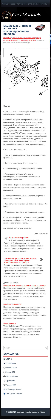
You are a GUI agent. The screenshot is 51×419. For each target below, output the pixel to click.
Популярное (22, 4)
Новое (12, 4)
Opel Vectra (10, 381)
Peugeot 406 (11, 385)
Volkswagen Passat (13, 389)
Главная (5, 4)
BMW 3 (9, 359)
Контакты (43, 4)
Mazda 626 (7, 38)
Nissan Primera (12, 376)
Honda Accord (11, 368)
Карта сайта (33, 4)
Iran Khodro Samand (14, 394)
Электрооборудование (28, 40)
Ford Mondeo (11, 363)
